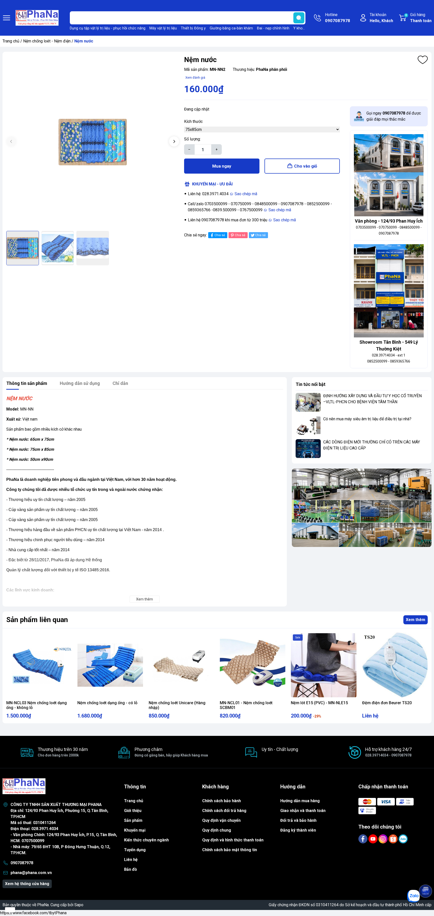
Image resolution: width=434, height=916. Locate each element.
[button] (174, 141)
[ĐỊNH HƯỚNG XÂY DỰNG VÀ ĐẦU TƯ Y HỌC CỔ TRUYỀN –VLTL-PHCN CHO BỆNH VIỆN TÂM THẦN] (308, 402)
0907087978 (22, 862)
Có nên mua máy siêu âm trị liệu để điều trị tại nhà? (367, 419)
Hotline (337, 17)
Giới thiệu (132, 810)
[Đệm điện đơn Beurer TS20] (395, 665)
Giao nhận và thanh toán (302, 810)
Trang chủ (11, 41)
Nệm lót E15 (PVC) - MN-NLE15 (319, 702)
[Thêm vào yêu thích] (423, 60)
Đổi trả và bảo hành (298, 820)
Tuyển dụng (135, 849)
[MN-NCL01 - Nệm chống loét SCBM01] (252, 665)
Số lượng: (192, 139)
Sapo (78, 904)
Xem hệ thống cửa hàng (27, 883)
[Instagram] (383, 838)
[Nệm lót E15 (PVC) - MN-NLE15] (323, 665)
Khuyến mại (134, 830)
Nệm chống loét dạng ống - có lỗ (107, 702)
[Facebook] (363, 838)
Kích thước (193, 121)
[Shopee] (394, 838)
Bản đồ (130, 869)
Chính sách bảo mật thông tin (229, 849)
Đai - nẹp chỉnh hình (273, 28)
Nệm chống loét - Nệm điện (47, 41)
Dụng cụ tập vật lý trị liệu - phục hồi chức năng (107, 28)
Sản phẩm (133, 820)
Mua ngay (221, 166)
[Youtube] (373, 838)
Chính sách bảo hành (221, 800)
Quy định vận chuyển (221, 820)
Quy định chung (216, 830)
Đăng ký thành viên (298, 830)
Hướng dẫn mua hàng (300, 800)
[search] (298, 17)
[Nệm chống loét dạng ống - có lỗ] (110, 665)
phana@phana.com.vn (31, 872)
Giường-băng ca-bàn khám (231, 28)
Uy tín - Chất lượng (280, 749)
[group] (92, 142)
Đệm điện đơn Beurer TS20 (387, 702)
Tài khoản (381, 17)
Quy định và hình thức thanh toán (232, 840)
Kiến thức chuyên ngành (146, 840)
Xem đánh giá (195, 77)
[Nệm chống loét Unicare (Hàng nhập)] (181, 665)
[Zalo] (403, 838)
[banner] (361, 508)
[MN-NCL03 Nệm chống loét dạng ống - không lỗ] (39, 665)
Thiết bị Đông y (193, 28)
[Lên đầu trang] (425, 877)
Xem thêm (415, 619)
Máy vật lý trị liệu (163, 28)
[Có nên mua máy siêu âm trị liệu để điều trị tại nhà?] (308, 425)
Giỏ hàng (418, 17)
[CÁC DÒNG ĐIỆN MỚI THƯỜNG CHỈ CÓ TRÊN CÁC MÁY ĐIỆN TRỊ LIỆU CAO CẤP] (308, 448)
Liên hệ (131, 859)
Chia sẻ (219, 235)
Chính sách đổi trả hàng (224, 810)
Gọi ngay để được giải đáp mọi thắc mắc (393, 116)
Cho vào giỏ (305, 166)
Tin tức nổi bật (310, 384)
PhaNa (43, 904)
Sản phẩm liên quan (37, 620)
